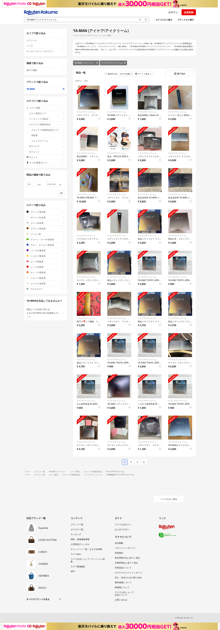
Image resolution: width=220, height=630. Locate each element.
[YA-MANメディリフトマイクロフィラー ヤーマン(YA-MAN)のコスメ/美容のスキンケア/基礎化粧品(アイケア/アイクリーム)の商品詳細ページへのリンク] (119, 98)
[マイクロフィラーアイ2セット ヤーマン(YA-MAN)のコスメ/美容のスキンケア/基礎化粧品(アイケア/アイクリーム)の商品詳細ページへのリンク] (89, 221)
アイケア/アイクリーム (112, 62)
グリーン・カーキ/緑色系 (42, 239)
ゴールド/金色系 (38, 283)
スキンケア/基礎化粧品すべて (45, 129)
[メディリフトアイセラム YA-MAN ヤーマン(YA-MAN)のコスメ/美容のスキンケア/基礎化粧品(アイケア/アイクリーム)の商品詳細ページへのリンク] (119, 221)
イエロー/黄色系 (38, 255)
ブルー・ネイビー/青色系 (42, 244)
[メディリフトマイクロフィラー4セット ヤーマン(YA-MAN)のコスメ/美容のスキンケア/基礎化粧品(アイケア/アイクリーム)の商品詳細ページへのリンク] (150, 139)
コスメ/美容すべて (37, 113)
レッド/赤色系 (37, 266)
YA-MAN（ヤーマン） (84, 62)
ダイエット (34, 151)
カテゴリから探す (164, 19)
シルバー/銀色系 (38, 277)
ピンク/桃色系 (37, 261)
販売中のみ (113, 73)
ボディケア (34, 146)
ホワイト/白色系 (38, 217)
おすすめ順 (125, 73)
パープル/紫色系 (38, 250)
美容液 (34, 135)
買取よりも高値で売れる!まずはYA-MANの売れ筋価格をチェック (43, 313)
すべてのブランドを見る (38, 599)
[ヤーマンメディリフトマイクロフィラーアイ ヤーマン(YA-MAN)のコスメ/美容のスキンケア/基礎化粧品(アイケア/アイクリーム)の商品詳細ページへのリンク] (119, 428)
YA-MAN (30, 88)
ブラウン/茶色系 (38, 228)
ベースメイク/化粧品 (38, 118)
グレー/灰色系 (37, 222)
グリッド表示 (143, 73)
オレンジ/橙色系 (38, 272)
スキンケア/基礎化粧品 (39, 124)
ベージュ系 (35, 233)
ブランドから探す (185, 19)
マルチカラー (36, 288)
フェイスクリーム (39, 140)
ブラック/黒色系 (38, 211)
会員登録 (189, 12)
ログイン (173, 12)
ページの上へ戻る (168, 498)
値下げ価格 (31, 70)
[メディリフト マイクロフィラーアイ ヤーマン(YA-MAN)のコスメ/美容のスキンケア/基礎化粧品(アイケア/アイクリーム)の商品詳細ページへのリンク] (119, 304)
